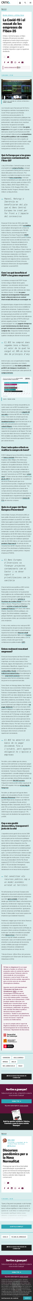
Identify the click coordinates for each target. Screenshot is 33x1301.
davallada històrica (8, 421)
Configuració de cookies (9, 1298)
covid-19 (5, 1236)
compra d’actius (17, 168)
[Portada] (5, 2)
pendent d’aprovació (8, 543)
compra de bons (7, 373)
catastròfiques (6, 426)
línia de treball (23, 633)
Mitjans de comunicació (19, 1236)
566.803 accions (19, 780)
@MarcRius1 (12, 1146)
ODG (14, 991)
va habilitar (27, 225)
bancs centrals (9, 457)
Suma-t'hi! (15, 1101)
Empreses (5, 1061)
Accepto (27, 1298)
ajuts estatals (12, 899)
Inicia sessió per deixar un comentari (17, 1076)
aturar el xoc (10, 935)
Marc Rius (11, 1140)
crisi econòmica (18, 1057)
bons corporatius (15, 177)
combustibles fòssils (8, 671)
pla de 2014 (5, 479)
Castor (28, 635)
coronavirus (6, 1057)
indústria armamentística (10, 673)
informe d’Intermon (8, 797)
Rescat (20, 1065)
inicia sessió (24, 1105)
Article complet (17, 1226)
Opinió (4, 9)
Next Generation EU (9, 1065)
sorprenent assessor (12, 676)
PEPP (26, 235)
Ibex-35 (13, 1061)
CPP (23, 642)
